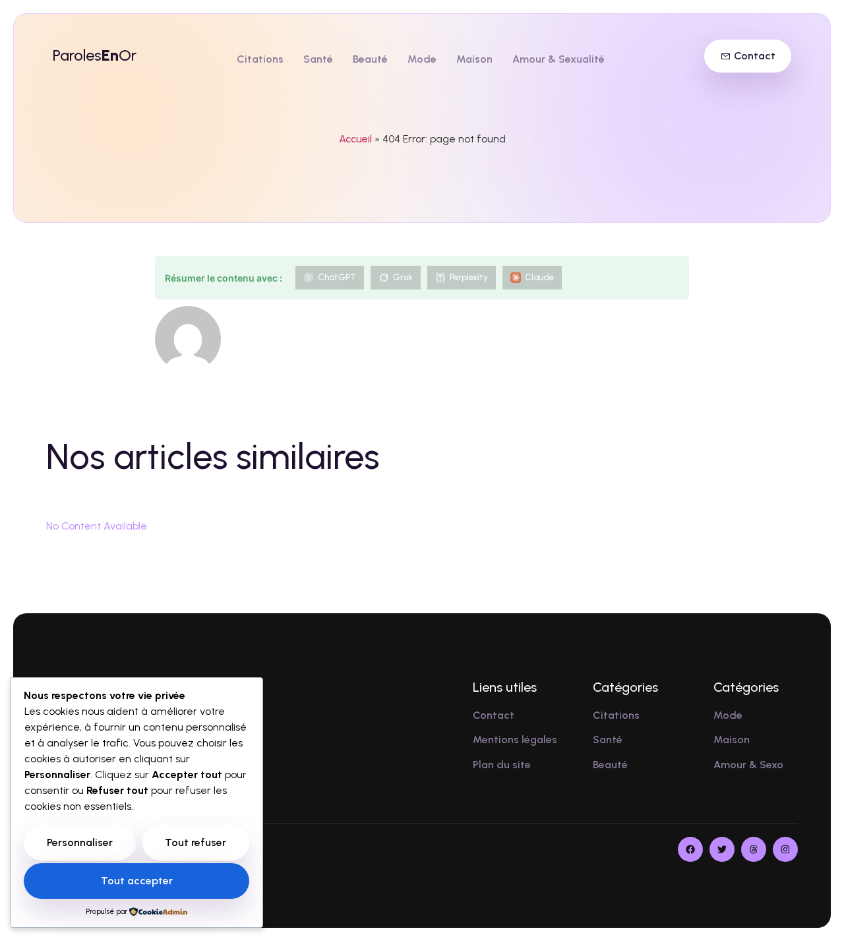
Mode (422, 59)
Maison (474, 59)
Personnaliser (80, 842)
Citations (260, 59)
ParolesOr (94, 55)
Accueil (355, 139)
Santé (318, 59)
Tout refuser (195, 842)
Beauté (370, 59)
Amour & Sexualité (558, 59)
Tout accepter (137, 880)
